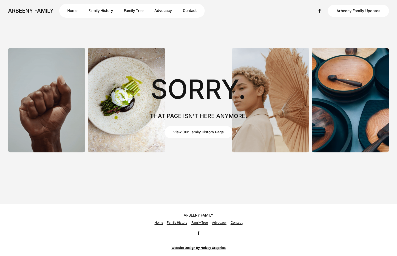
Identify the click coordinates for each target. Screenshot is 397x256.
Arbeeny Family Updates (358, 10)
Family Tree (134, 10)
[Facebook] (319, 10)
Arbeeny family (31, 11)
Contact (190, 10)
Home (72, 10)
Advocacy (163, 10)
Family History (100, 10)
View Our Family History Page (198, 132)
